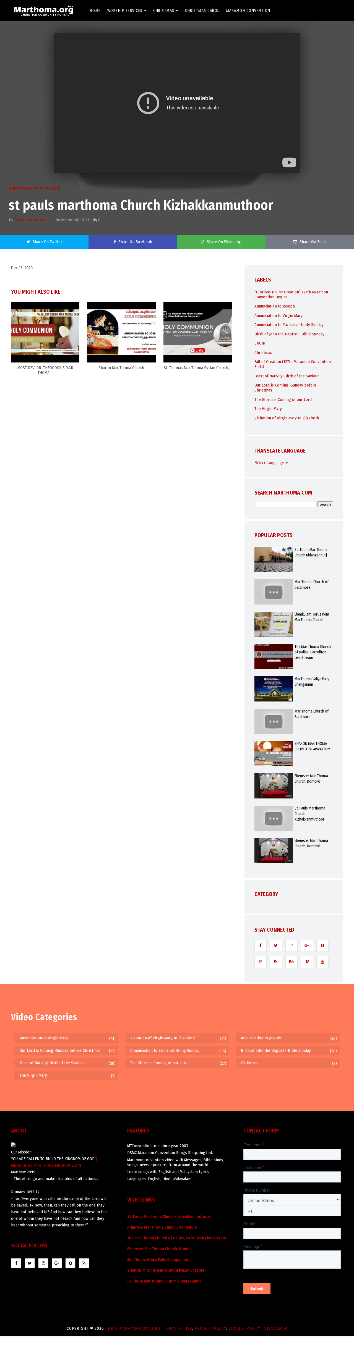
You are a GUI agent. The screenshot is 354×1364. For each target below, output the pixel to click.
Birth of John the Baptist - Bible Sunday (289, 334)
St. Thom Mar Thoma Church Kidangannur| (311, 552)
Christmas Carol (202, 10)
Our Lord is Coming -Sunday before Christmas (60, 1050)
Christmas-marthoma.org (133, 1328)
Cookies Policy (245, 1328)
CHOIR (259, 343)
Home (95, 10)
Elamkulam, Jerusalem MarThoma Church (312, 617)
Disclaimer (275, 1328)
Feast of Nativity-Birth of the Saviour (286, 376)
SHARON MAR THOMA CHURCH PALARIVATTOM (312, 746)
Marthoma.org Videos (33, 219)
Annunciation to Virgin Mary (278, 315)
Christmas (164, 10)
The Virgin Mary (268, 408)
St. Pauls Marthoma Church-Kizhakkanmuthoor (310, 814)
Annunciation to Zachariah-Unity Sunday (289, 324)
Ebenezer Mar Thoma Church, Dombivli (311, 779)
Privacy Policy (210, 1328)
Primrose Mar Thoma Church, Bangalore (162, 1227)
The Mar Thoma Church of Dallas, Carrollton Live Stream (313, 652)
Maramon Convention (248, 10)
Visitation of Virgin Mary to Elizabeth (286, 418)
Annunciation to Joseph (35, 188)
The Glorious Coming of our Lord (283, 399)
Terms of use (178, 1328)
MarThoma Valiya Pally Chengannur (312, 682)
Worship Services (125, 10)
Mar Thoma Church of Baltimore (312, 585)
